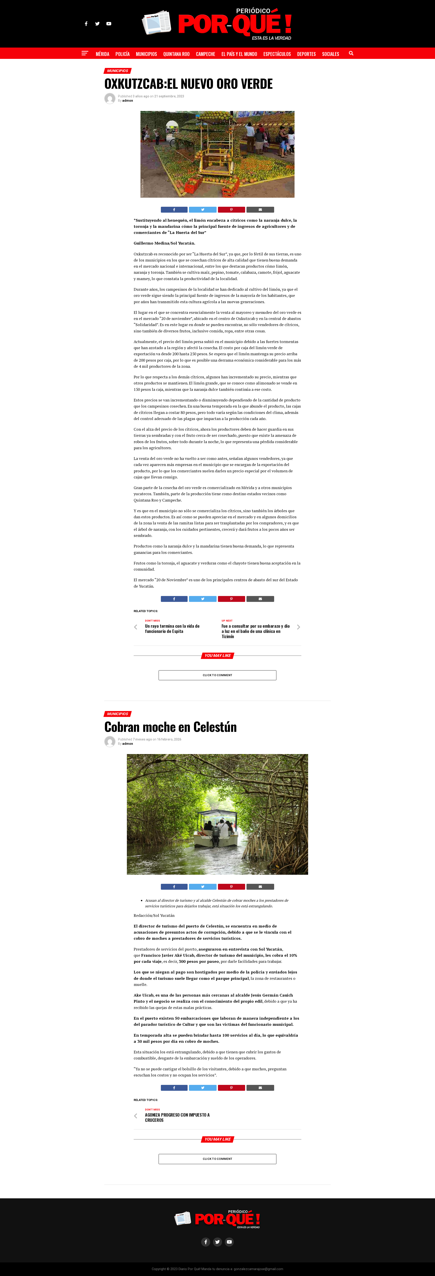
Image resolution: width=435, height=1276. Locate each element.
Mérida (102, 53)
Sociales (330, 53)
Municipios (146, 53)
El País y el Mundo (239, 53)
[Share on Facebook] (174, 210)
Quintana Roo (176, 53)
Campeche (205, 53)
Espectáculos (277, 53)
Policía (123, 53)
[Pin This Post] (231, 210)
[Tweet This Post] (203, 210)
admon (127, 100)
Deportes (306, 53)
